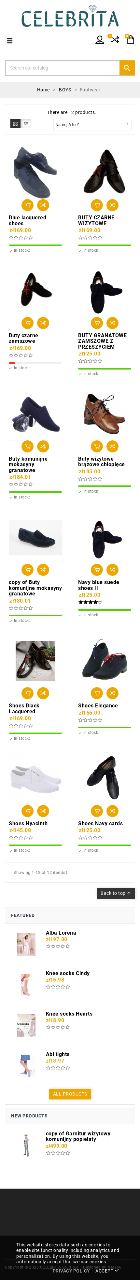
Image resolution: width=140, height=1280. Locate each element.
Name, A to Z (92, 124)
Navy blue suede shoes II (98, 585)
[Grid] (15, 123)
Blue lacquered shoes (27, 220)
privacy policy (71, 1270)
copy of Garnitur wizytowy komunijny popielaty (78, 1136)
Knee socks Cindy (68, 973)
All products (70, 1094)
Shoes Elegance (98, 706)
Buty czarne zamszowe (23, 338)
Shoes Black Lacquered (24, 708)
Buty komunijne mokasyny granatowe (28, 464)
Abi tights (58, 1054)
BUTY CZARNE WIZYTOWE (96, 220)
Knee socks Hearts (69, 1014)
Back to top (116, 893)
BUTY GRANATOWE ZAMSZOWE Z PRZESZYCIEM (102, 341)
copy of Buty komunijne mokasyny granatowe (35, 588)
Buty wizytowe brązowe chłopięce (101, 461)
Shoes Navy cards (100, 824)
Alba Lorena (61, 933)
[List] (26, 123)
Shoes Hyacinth (28, 824)
